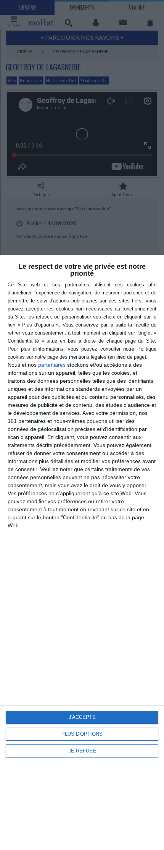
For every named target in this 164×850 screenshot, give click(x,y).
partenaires (52, 364)
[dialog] (82, 552)
